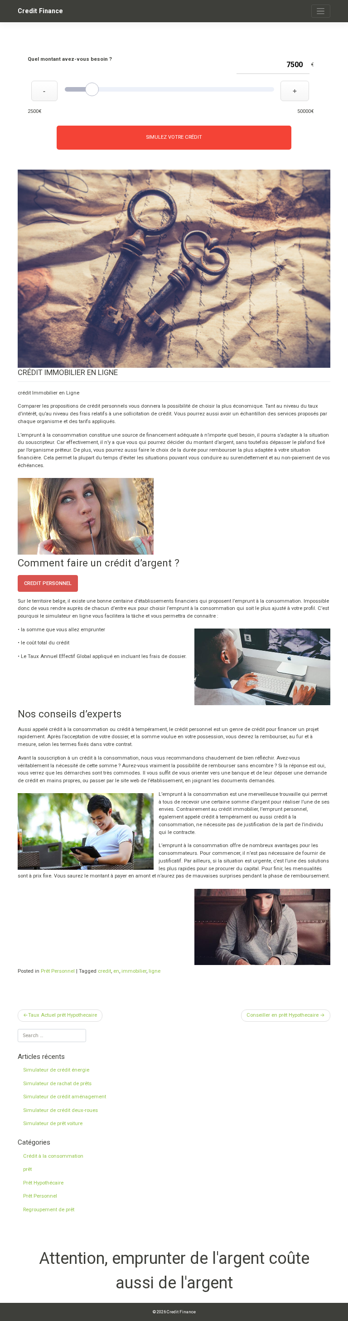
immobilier (133, 971)
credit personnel (48, 583)
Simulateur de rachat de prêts (57, 1084)
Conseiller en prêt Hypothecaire (282, 1015)
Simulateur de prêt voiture (52, 1123)
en (116, 971)
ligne (154, 971)
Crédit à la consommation (53, 1156)
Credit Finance (40, 11)
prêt (27, 1169)
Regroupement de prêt (48, 1210)
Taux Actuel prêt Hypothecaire (62, 1015)
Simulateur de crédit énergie (56, 1070)
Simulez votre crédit (174, 137)
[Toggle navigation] (320, 11)
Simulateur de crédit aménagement (64, 1097)
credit (104, 971)
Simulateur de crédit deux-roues (60, 1110)
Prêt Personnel (58, 971)
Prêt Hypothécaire (43, 1183)
